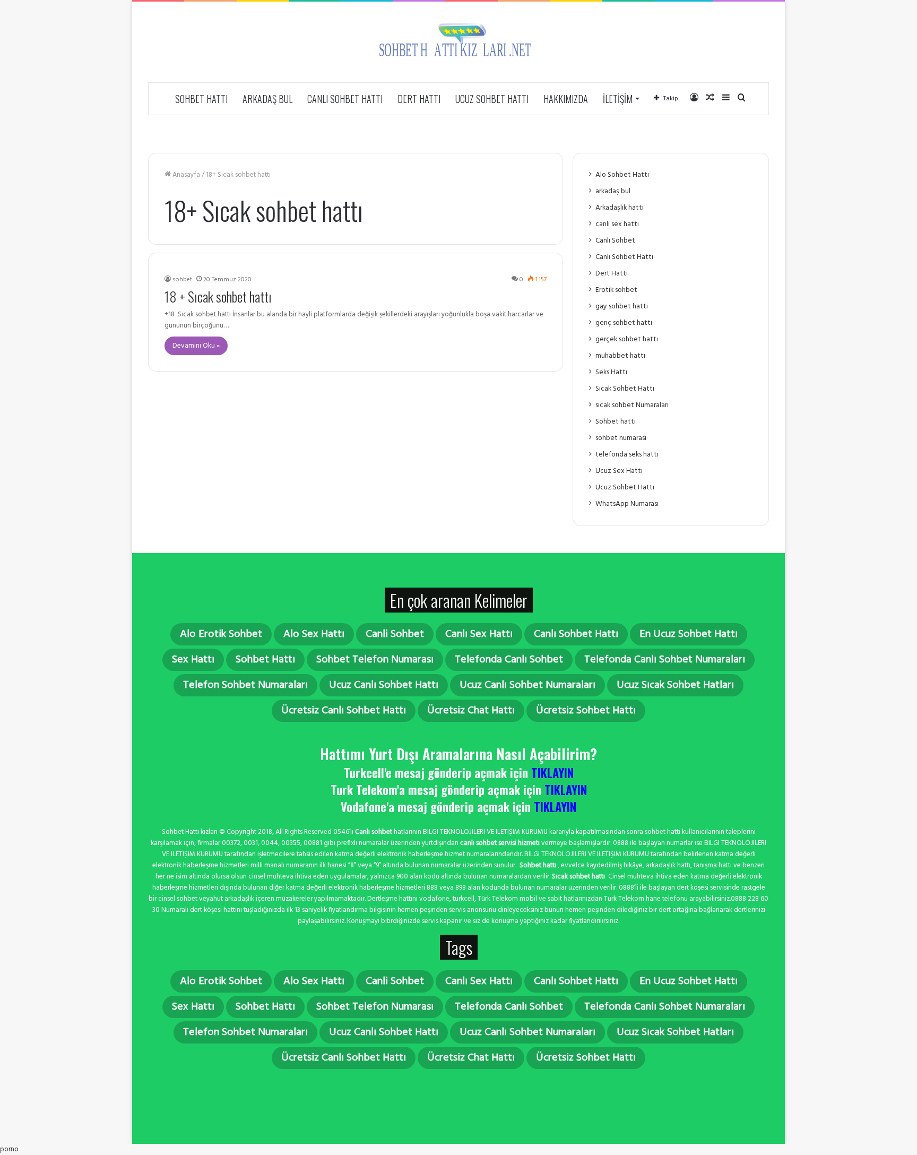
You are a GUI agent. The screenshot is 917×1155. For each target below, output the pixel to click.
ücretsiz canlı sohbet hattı (343, 710)
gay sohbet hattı (621, 306)
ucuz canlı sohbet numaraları (527, 685)
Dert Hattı (418, 99)
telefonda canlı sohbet (509, 659)
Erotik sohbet (616, 290)
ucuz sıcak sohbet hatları (675, 685)
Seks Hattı (611, 372)
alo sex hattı (313, 634)
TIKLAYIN (552, 773)
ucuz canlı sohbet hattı (383, 685)
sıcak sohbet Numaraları (632, 405)
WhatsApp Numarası (627, 504)
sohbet (182, 279)
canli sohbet (395, 634)
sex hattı (193, 659)
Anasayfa (185, 174)
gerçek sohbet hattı (626, 339)
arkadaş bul (267, 99)
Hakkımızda (565, 99)
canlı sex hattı (617, 224)
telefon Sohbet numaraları (245, 685)
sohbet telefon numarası (375, 659)
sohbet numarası (620, 438)
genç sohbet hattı (623, 323)
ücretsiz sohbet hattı (586, 710)
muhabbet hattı (620, 355)
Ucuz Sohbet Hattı (492, 99)
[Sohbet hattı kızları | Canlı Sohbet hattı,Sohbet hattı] (458, 42)
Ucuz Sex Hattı (619, 471)
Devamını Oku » (196, 345)
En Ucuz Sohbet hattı (688, 634)
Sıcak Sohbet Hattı (624, 388)
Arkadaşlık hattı (619, 207)
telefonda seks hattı (627, 454)
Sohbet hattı (201, 99)
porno (9, 1149)
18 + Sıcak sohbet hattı (218, 296)
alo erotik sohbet (221, 634)
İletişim (618, 99)
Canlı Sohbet (615, 240)
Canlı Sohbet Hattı (345, 99)
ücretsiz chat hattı (471, 710)
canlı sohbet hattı (576, 634)
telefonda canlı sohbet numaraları (664, 659)
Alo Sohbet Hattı (622, 174)
